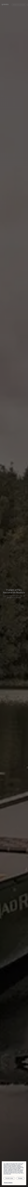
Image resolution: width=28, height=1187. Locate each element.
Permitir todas (9, 1178)
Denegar (20, 1178)
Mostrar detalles (8, 1182)
